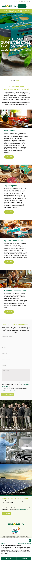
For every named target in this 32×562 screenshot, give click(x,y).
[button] (29, 6)
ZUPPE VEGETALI (17, 10)
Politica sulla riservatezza (24, 543)
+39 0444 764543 (25, 1)
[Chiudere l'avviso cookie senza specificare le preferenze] (30, 540)
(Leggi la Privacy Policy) (8, 390)
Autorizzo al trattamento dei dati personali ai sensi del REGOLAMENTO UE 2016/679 (15, 384)
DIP (21, 11)
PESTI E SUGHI (7, 10)
